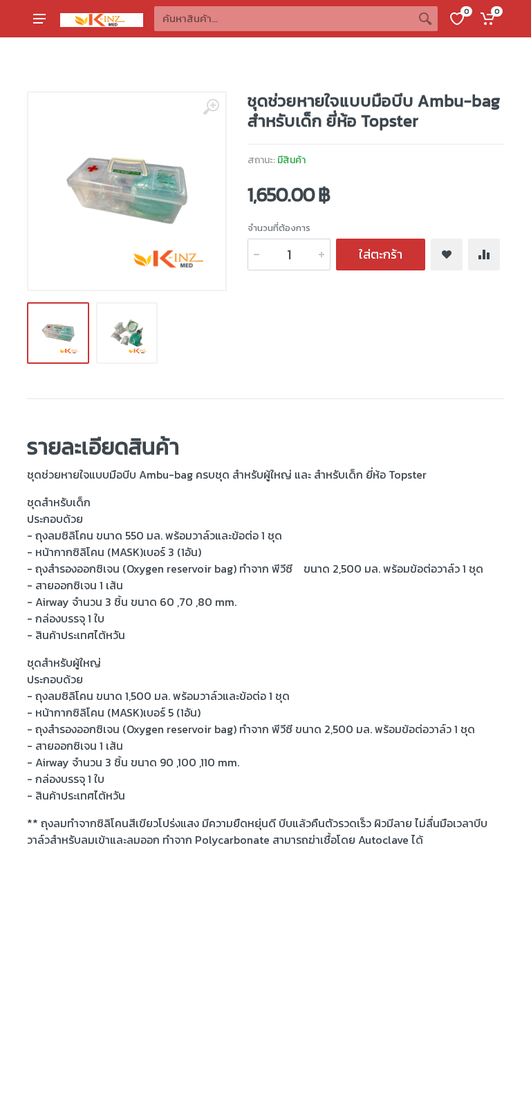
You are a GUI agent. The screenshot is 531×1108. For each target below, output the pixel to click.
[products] (425, 18)
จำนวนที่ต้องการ (279, 227)
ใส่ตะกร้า (380, 254)
